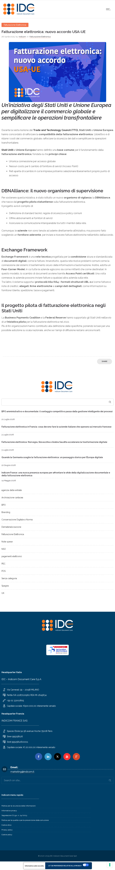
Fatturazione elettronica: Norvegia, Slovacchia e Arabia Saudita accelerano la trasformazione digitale (54, 442)
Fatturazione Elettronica (12, 534)
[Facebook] (38, 756)
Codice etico (6, 825)
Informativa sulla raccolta (34, 866)
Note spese (7, 541)
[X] (57, 756)
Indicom (22, 37)
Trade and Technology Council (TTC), (55, 130)
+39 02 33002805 (15, 700)
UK (2, 593)
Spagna (5, 586)
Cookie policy (6, 835)
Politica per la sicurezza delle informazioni (18, 806)
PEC (3, 563)
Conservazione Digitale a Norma (17, 519)
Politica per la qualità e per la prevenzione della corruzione (25, 820)
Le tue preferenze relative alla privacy (65, 866)
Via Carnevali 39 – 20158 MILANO (23, 689)
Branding (5, 512)
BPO (3, 505)
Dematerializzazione (11, 527)
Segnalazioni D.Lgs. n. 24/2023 (14, 815)
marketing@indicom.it (22, 771)
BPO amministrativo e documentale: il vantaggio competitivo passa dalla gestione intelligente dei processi (57, 411)
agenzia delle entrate (11, 490)
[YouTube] (67, 756)
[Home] (19, 14)
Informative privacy (9, 811)
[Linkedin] (48, 756)
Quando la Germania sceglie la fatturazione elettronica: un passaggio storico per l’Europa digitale (52, 457)
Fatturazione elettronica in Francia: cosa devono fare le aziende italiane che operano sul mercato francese (56, 427)
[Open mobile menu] (109, 9)
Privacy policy (7, 830)
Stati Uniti (7, 149)
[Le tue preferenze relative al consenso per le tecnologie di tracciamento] (110, 865)
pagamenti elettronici (11, 556)
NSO (3, 549)
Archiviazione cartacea (12, 497)
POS (3, 571)
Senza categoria (9, 578)
